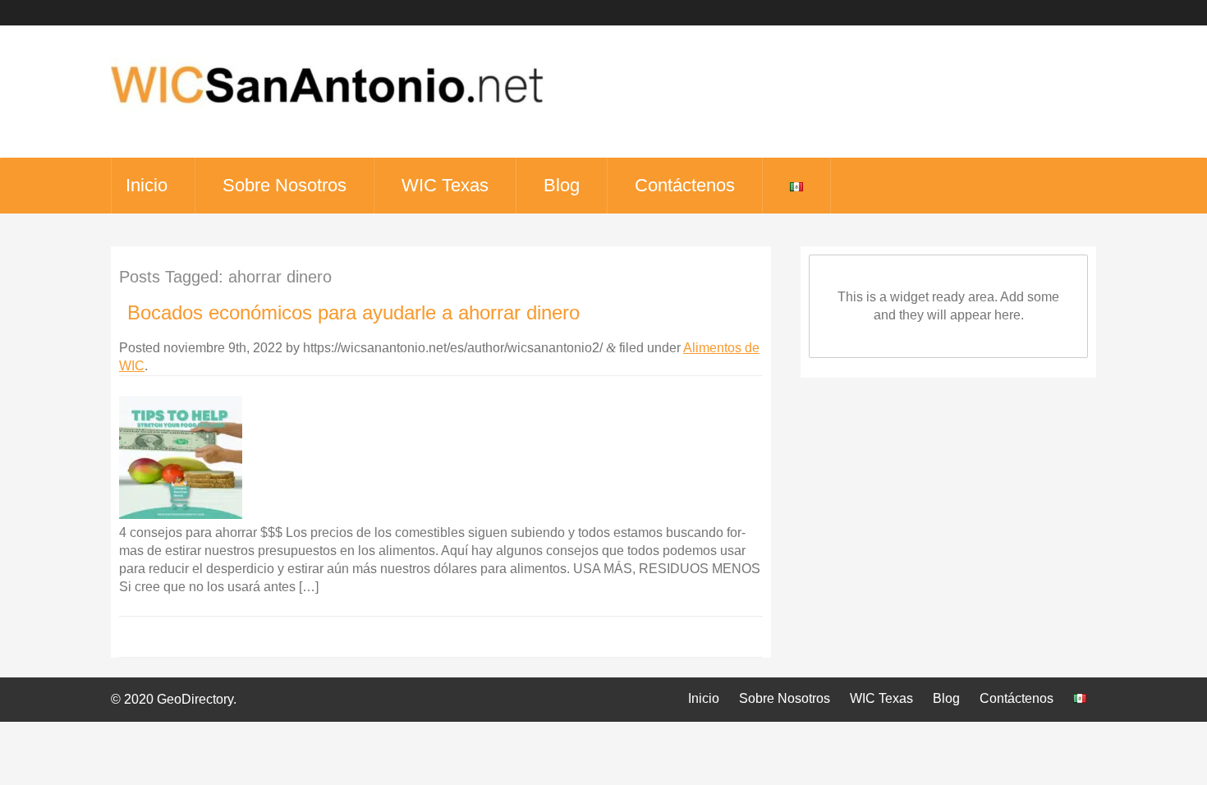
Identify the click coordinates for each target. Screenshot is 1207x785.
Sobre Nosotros (284, 185)
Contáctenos (685, 185)
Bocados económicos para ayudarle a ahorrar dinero (353, 312)
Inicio (147, 185)
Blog (562, 185)
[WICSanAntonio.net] (327, 115)
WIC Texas (445, 185)
